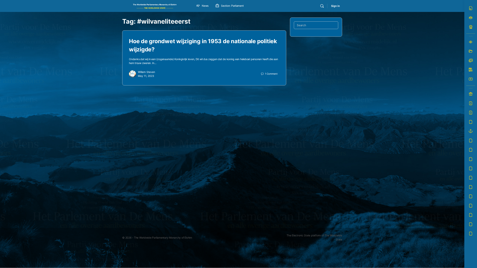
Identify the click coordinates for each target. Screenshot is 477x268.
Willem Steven (146, 72)
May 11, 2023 (146, 75)
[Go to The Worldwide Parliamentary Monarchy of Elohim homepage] (154, 5)
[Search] (322, 6)
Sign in (335, 5)
